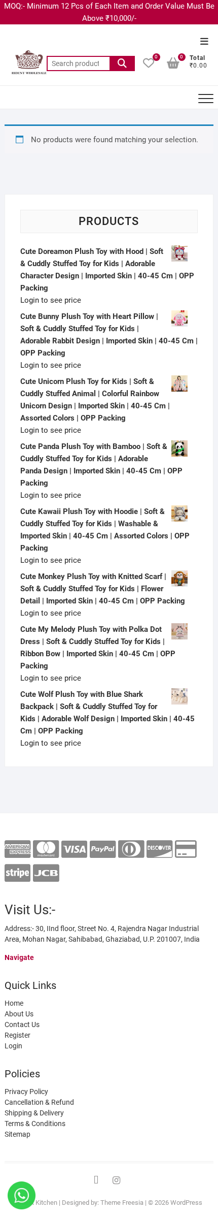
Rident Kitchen (36, 1202)
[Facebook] (96, 1180)
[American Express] (17, 849)
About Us (19, 1014)
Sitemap (17, 1134)
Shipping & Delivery (34, 1113)
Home (14, 1003)
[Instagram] (116, 1180)
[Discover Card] (159, 849)
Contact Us (22, 1024)
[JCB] (46, 873)
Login (13, 1046)
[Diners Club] (131, 849)
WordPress (186, 1202)
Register (17, 1035)
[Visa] (74, 849)
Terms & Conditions (35, 1123)
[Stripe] (17, 873)
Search (122, 63)
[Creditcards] (186, 849)
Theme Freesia (121, 1202)
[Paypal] (103, 849)
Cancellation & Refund (39, 1102)
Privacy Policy (26, 1091)
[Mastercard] (46, 849)
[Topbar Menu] (204, 42)
